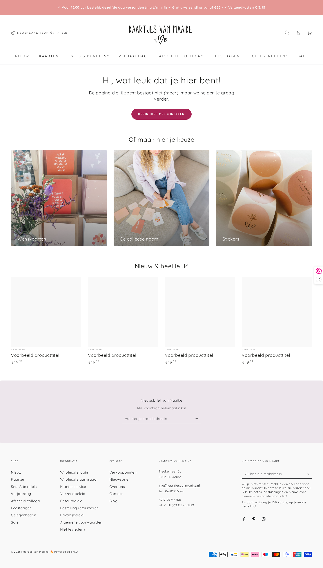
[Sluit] (213, 193)
